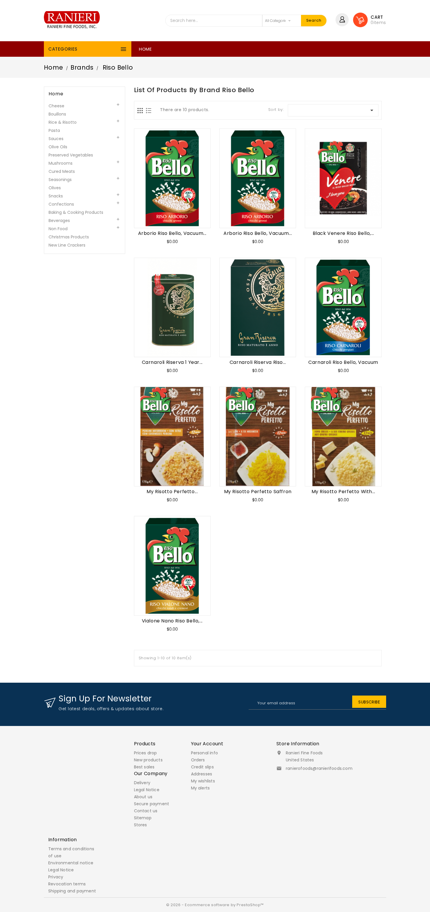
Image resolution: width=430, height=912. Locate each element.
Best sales (144, 767)
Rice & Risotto (63, 122)
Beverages (59, 220)
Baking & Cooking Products (76, 212)
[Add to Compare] (179, 217)
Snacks (56, 196)
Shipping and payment (72, 891)
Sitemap (143, 818)
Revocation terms (67, 884)
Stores (140, 825)
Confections (61, 204)
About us (143, 797)
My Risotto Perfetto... (172, 491)
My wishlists (203, 781)
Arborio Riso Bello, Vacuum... (172, 233)
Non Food (58, 229)
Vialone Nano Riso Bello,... (172, 620)
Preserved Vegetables (71, 155)
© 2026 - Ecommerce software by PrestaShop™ (215, 905)
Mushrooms (61, 163)
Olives (55, 188)
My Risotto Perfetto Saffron (258, 491)
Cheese (56, 106)
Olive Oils (58, 147)
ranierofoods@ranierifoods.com (319, 768)
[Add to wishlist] (165, 217)
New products (148, 760)
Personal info (204, 753)
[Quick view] (193, 217)
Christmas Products (69, 237)
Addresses (201, 774)
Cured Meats (62, 171)
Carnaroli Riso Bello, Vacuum (343, 362)
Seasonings (60, 180)
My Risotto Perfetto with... (343, 491)
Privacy (55, 877)
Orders (198, 760)
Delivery (142, 783)
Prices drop (145, 753)
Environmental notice (70, 863)
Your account (207, 743)
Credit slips (202, 767)
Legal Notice (146, 790)
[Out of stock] (151, 217)
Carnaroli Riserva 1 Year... (172, 362)
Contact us (146, 811)
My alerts (200, 788)
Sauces (56, 139)
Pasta (54, 130)
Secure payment (151, 804)
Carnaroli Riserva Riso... (258, 362)
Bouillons (57, 114)
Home (145, 49)
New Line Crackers (67, 245)
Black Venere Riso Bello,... (343, 233)
